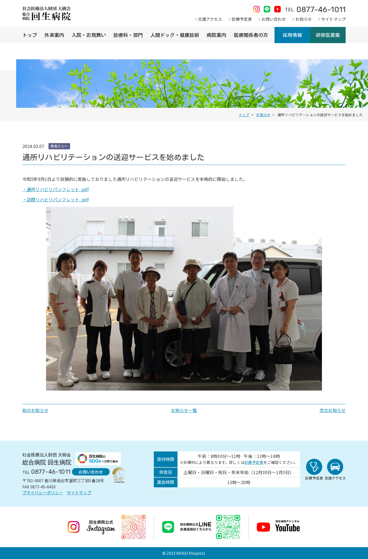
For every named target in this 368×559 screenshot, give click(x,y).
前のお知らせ (35, 410)
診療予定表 (242, 19)
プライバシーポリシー (42, 492)
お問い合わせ (273, 19)
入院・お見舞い (89, 35)
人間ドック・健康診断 (174, 35)
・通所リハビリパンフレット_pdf (55, 189)
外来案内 (54, 35)
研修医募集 (328, 35)
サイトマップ (333, 19)
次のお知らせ (333, 410)
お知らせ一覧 (184, 410)
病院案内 (216, 35)
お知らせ (303, 19)
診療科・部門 (128, 35)
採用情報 (292, 35)
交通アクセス (210, 19)
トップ (29, 35)
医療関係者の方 (251, 35)
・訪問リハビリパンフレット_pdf (55, 199)
